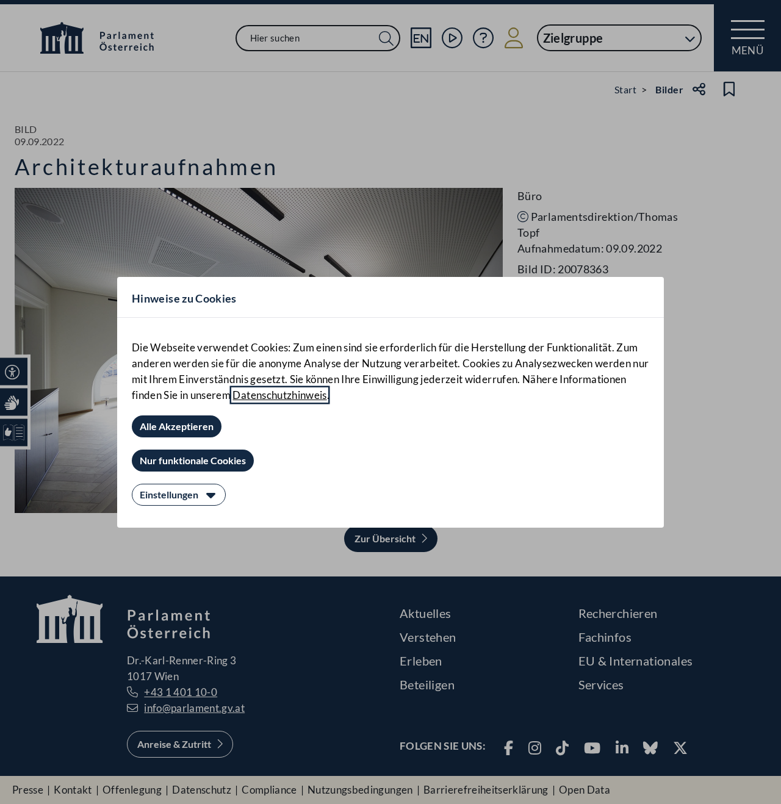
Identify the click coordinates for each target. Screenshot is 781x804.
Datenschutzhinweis (279, 395)
